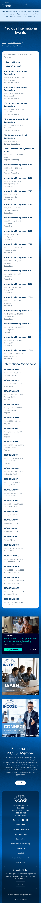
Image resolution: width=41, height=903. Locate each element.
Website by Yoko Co (20, 899)
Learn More (20, 884)
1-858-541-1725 (20, 813)
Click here (16, 16)
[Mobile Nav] (26, 4)
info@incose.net (20, 815)
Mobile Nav (26, 4)
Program (7, 82)
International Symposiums (13, 54)
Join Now (20, 783)
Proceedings (15, 82)
